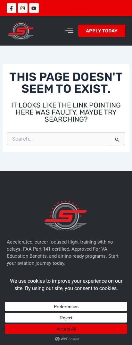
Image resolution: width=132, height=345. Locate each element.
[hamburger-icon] (68, 31)
